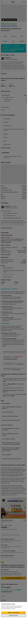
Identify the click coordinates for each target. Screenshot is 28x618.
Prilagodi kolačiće (13, 615)
